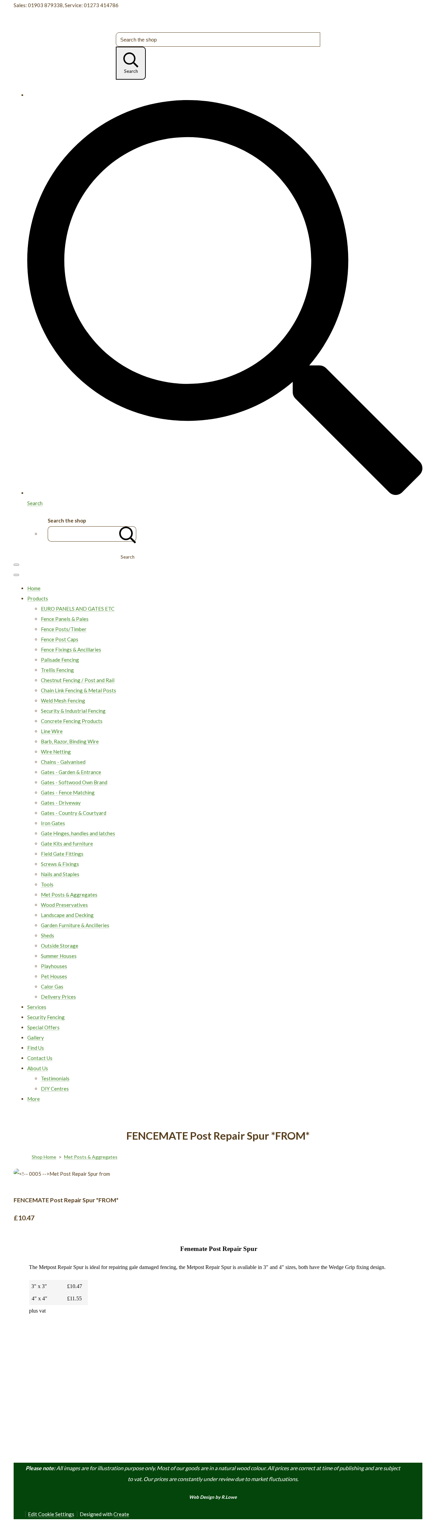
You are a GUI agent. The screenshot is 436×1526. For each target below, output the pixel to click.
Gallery (35, 1037)
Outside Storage (59, 946)
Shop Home (44, 1157)
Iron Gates (53, 823)
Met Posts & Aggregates (69, 894)
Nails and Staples (60, 874)
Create (121, 1514)
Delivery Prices (58, 997)
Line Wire (52, 731)
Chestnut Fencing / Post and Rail (77, 680)
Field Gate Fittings (62, 854)
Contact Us (39, 1058)
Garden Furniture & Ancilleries (75, 925)
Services (36, 1007)
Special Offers (43, 1027)
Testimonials (55, 1078)
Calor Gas (52, 986)
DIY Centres (55, 1089)
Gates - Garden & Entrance (71, 772)
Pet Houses (54, 976)
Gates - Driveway (61, 803)
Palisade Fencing (60, 660)
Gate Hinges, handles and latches (78, 833)
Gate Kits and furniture (67, 843)
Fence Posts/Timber (64, 629)
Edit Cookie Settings (51, 1514)
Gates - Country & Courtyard (73, 813)
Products (37, 598)
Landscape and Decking (67, 915)
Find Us (35, 1048)
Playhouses (54, 966)
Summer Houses (59, 956)
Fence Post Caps (59, 639)
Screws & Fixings (60, 864)
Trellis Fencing (57, 670)
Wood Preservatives (64, 905)
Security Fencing (46, 1017)
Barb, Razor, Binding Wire (70, 741)
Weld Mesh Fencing (63, 700)
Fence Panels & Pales (65, 619)
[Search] (127, 534)
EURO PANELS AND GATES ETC (77, 609)
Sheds (47, 935)
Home (34, 588)
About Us (37, 1068)
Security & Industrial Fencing (73, 711)
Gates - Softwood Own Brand (74, 782)
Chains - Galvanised (63, 762)
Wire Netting (56, 752)
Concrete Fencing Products (72, 721)
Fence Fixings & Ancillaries (71, 649)
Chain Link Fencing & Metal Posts (78, 690)
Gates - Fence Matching (68, 792)
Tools (47, 884)
